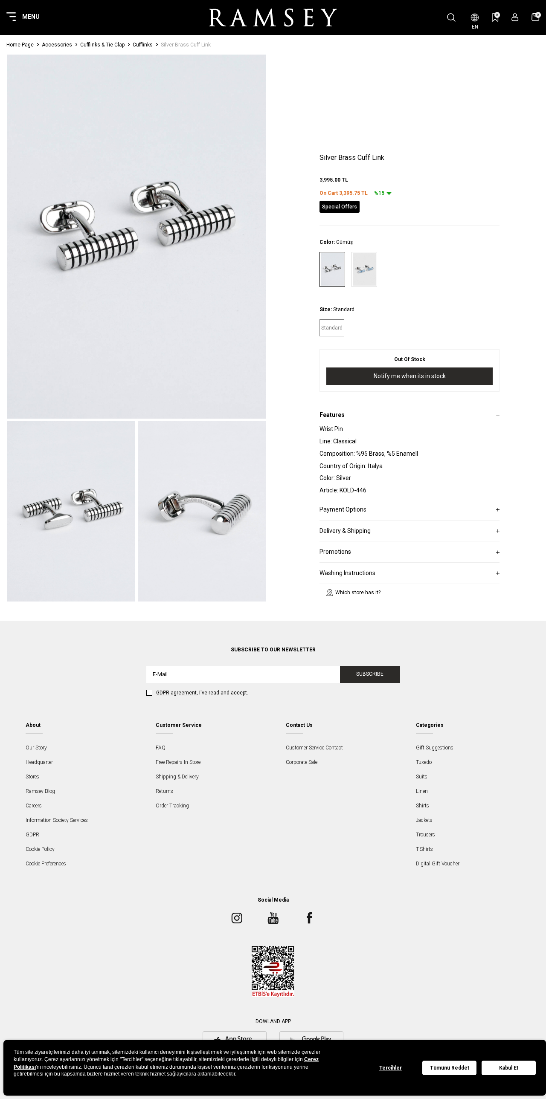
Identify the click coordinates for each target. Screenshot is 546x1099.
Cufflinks (143, 45)
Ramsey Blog (40, 791)
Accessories (57, 45)
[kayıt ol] (515, 17)
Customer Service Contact (314, 748)
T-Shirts (424, 849)
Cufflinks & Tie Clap (102, 45)
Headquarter (39, 762)
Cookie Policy (40, 849)
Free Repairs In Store (178, 762)
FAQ (161, 748)
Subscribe (369, 674)
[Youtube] (273, 918)
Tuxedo (424, 762)
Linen (422, 791)
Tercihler (390, 1068)
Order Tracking (172, 806)
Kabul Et (508, 1068)
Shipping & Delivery (177, 777)
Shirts (422, 806)
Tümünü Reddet (449, 1068)
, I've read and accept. (202, 693)
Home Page (20, 45)
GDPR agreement (176, 693)
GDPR (32, 835)
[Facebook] (309, 918)
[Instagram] (236, 918)
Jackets (424, 820)
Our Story (36, 748)
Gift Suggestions (434, 748)
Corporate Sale (301, 762)
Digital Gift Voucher (437, 864)
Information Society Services (57, 820)
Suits (421, 777)
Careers (34, 806)
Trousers (425, 835)
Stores (32, 777)
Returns (164, 791)
